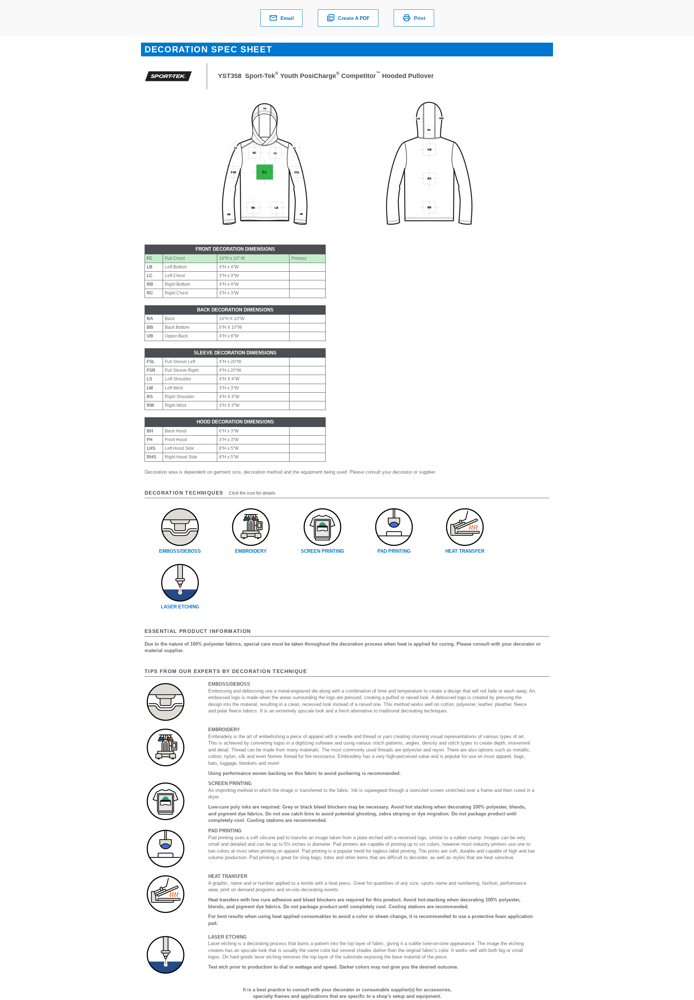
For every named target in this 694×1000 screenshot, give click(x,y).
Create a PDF (354, 18)
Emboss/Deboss (180, 551)
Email (287, 18)
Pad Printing (394, 551)
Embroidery (251, 551)
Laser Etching (180, 606)
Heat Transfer (464, 551)
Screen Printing (322, 551)
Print (419, 18)
